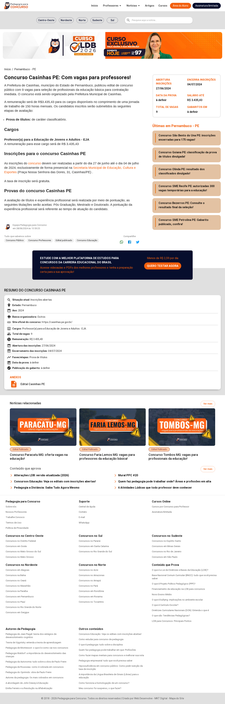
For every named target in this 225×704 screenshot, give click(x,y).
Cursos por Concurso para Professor (170, 506)
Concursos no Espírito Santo (166, 541)
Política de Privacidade (17, 528)
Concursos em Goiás (16, 546)
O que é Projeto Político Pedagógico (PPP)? (173, 583)
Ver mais (207, 403)
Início (7, 69)
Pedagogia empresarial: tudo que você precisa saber (105, 660)
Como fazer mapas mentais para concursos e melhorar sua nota (111, 655)
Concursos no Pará (88, 585)
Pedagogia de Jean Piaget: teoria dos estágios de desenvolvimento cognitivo (31, 636)
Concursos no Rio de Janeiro (166, 551)
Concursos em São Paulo (165, 557)
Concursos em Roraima (90, 596)
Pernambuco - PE (25, 69)
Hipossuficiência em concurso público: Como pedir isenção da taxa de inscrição (111, 667)
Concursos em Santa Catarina (94, 546)
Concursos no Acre (88, 570)
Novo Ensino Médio (162, 594)
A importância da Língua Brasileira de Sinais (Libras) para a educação (109, 676)
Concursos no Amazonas (91, 575)
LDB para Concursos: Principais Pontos (171, 621)
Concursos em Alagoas (17, 570)
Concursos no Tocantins (91, 602)
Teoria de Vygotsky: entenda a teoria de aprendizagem (33, 642)
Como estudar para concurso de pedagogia (101, 639)
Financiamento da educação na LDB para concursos (178, 589)
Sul (112, 20)
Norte (82, 20)
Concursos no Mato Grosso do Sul (23, 551)
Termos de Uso (13, 522)
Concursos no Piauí (15, 602)
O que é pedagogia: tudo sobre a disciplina (101, 644)
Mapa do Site (176, 698)
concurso (34, 163)
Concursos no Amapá (90, 580)
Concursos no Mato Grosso (20, 557)
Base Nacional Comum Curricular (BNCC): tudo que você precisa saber (184, 577)
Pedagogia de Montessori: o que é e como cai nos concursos (37, 647)
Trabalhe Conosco (15, 517)
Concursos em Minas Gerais (166, 546)
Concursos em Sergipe (17, 612)
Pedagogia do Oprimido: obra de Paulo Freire (28, 672)
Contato (83, 512)
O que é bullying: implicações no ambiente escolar (177, 599)
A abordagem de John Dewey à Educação (27, 683)
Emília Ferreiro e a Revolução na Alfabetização (29, 688)
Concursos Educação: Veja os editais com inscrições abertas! (110, 634)
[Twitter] (137, 242)
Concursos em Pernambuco (20, 596)
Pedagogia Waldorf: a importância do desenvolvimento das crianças (36, 655)
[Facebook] (129, 242)
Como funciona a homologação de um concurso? (104, 683)
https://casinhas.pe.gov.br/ (57, 322)
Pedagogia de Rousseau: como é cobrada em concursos (35, 667)
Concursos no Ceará (16, 580)
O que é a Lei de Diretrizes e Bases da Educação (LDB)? (180, 570)
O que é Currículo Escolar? (165, 605)
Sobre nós (11, 506)
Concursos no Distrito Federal (21, 541)
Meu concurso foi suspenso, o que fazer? (100, 688)
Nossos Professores (16, 512)
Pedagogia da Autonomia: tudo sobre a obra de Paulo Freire (36, 661)
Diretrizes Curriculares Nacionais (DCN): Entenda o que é (180, 610)
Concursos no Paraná (89, 541)
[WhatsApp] (121, 242)
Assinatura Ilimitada (162, 512)
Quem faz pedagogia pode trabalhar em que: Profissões (107, 650)
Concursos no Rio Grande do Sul (95, 551)
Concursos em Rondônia (91, 591)
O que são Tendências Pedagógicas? (171, 615)
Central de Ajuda (87, 506)
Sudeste (97, 20)
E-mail (82, 517)
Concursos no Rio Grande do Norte (23, 607)
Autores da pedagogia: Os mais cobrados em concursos (34, 677)
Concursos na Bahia (16, 575)
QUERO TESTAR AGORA (162, 266)
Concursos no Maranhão (18, 585)
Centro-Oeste (46, 20)
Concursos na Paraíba (17, 591)
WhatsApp (84, 522)
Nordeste (66, 20)
